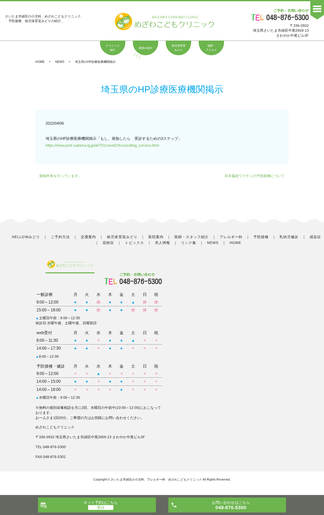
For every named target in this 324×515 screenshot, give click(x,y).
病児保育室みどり (179, 48)
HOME (40, 62)
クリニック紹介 (113, 48)
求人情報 (162, 243)
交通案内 (88, 237)
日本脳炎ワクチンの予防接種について (255, 176)
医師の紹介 (146, 47)
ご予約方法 (60, 237)
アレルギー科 (231, 237)
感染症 (315, 237)
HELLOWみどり (26, 237)
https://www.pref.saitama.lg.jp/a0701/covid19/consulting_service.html (102, 145)
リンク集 (188, 243)
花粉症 (108, 243)
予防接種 (261, 237)
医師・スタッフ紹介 (191, 237)
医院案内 (156, 237)
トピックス (134, 243)
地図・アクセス (211, 48)
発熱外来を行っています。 (60, 176)
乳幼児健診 (288, 237)
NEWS (59, 62)
